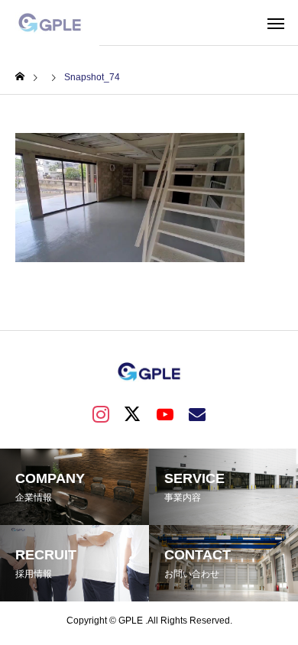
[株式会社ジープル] (49, 23)
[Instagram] (100, 413)
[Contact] (197, 413)
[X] (133, 413)
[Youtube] (165, 413)
